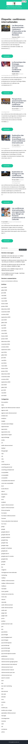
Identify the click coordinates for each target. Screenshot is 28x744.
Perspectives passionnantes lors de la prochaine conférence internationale (19, 102)
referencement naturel (7, 670)
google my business (6, 548)
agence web (4, 410)
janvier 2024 (4, 371)
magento (3, 570)
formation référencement (8, 516)
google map (4, 543)
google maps (4, 545)
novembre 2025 (5, 312)
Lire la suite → (7, 56)
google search (5, 553)
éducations (4, 494)
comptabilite (4, 472)
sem (2, 680)
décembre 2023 (5, 374)
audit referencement (7, 445)
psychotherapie (5, 648)
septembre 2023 (5, 382)
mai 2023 (3, 393)
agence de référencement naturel (10, 407)
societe (3, 702)
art (2, 443)
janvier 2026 (4, 306)
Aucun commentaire (17, 109)
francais (3, 518)
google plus (4, 551)
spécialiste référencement (8, 713)
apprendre (4, 429)
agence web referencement (9, 413)
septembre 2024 (5, 349)
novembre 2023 (5, 376)
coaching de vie (5, 464)
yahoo (3, 732)
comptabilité (4, 475)
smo (2, 699)
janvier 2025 (4, 339)
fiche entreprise (5, 510)
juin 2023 (3, 390)
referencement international (9, 664)
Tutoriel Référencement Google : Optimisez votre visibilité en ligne (13, 274)
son (2, 705)
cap (2, 453)
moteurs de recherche (7, 594)
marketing (4, 575)
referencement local (7, 667)
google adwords (5, 534)
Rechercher (4, 248)
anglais (3, 421)
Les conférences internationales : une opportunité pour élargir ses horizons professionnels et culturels (18, 213)
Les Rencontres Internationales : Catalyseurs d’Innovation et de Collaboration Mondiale (19, 30)
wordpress (4, 729)
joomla (3, 564)
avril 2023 (3, 395)
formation (4, 513)
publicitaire (4, 656)
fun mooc (3, 524)
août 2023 (4, 385)
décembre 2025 (5, 309)
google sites (4, 559)
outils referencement (7, 607)
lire (2, 567)
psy (2, 629)
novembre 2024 (5, 344)
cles (2, 459)
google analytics (5, 537)
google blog (4, 540)
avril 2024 (4, 363)
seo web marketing (6, 686)
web (2, 724)
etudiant (3, 502)
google (3, 529)
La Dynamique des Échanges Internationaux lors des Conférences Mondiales (19, 67)
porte (2, 618)
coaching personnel (6, 467)
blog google (4, 451)
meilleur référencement (7, 583)
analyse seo (4, 416)
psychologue (4, 640)
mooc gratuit (4, 591)
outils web (4, 610)
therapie (3, 716)
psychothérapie (5, 651)
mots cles (4, 597)
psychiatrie (4, 632)
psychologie (4, 634)
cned (2, 461)
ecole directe (4, 488)
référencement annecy (7, 659)
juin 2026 (3, 293)
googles (3, 561)
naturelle (3, 602)
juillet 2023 (4, 387)
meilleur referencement (7, 580)
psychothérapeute (6, 643)
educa (3, 491)
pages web (4, 616)
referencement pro (6, 675)
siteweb (3, 697)
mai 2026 (3, 295)
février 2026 (4, 303)
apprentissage (5, 437)
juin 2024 (3, 357)
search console (5, 678)
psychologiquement (6, 637)
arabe (3, 440)
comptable (4, 478)
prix (2, 626)
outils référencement (7, 605)
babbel (3, 448)
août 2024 (4, 352)
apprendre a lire (5, 432)
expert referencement (7, 505)
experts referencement (7, 507)
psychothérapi (5, 645)
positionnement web (6, 624)
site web (3, 694)
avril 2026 (3, 298)
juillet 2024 (4, 355)
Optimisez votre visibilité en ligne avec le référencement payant (12, 269)
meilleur (3, 578)
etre (2, 499)
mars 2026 (4, 301)
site (2, 688)
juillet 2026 (4, 290)
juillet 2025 (4, 322)
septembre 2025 (5, 317)
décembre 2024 (5, 341)
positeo (3, 621)
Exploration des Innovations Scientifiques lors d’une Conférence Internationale (18, 139)
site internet (4, 691)
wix (2, 726)
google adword (5, 532)
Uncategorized (14, 39)
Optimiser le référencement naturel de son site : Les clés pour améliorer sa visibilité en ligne (14, 261)
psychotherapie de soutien (8, 653)
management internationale (9, 572)
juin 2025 (3, 325)
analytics (3, 418)
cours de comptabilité (7, 483)
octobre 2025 (5, 314)
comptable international (8, 480)
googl (2, 526)
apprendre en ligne (6, 434)
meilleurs (3, 586)
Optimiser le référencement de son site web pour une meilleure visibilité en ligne (13, 265)
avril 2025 (3, 330)
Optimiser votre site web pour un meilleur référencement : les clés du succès (12, 256)
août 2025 (4, 320)
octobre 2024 (5, 347)
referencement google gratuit (9, 661)
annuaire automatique (7, 424)
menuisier (4, 588)
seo (2, 683)
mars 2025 (4, 333)
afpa (2, 405)
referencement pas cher (8, 672)
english (3, 497)
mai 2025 (3, 328)
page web (4, 613)
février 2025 (4, 336)
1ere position (4, 402)
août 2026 (4, 287)
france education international (9, 521)
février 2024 (4, 368)
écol (2, 486)
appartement (5, 426)
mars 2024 (4, 366)
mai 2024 (3, 360)
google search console (7, 556)
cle (2, 456)
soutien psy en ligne (6, 710)
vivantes (3, 721)
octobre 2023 (5, 379)
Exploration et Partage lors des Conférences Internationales (18, 174)
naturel (3, 599)
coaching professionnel (7, 470)
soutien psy (4, 707)
